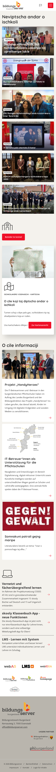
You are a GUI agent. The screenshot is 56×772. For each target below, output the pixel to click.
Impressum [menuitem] (14, 767)
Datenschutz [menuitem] (47, 764)
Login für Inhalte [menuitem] (40, 767)
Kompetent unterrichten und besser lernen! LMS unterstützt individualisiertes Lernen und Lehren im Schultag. (23, 644)
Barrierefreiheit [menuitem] (32, 764)
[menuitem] (13, 764)
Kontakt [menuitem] (26, 767)
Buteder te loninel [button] (13, 237)
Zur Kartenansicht (40, 325)
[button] (41, 5)
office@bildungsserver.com (14, 727)
